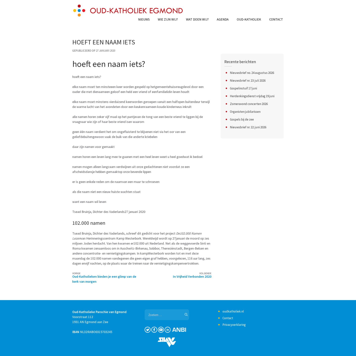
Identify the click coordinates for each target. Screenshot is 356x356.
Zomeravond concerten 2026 (249, 104)
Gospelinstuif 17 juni (243, 88)
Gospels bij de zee (242, 119)
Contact (276, 19)
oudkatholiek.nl (233, 311)
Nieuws (144, 19)
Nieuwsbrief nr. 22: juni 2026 (248, 127)
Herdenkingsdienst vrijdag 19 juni (252, 96)
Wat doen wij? (197, 19)
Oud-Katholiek (249, 19)
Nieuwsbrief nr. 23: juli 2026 (248, 80)
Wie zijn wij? (168, 19)
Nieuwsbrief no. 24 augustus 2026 (252, 73)
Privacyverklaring (234, 325)
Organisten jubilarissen (245, 112)
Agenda (223, 19)
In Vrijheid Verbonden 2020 (192, 276)
